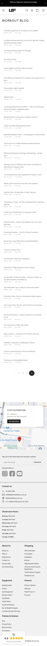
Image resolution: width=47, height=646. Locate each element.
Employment (6, 557)
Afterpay (27, 589)
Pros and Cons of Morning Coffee (16, 325)
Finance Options (30, 585)
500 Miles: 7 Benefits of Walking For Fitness (19, 343)
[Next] (45, 3)
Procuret (27, 595)
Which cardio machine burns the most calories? (21, 183)
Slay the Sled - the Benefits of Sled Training (19, 192)
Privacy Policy (6, 624)
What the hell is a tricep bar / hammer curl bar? (21, 117)
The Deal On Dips (10, 59)
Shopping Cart (29, 575)
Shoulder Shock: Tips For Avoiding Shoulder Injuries (22, 296)
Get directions (14, 421)
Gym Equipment (7, 592)
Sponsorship (6, 564)
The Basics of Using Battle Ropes (16, 360)
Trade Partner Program (32, 572)
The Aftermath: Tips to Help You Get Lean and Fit (21, 287)
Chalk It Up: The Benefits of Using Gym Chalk (20, 212)
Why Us (4, 554)
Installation (28, 557)
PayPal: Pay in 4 (29, 592)
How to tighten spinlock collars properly (18, 68)
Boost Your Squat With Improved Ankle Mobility (21, 241)
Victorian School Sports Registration (32, 568)
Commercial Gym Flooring (11, 611)
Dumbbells (6, 598)
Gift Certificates (29, 551)
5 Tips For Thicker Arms (12, 250)
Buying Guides (7, 585)
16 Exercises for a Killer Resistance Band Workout (22, 143)
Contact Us (6, 560)
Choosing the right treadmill (14, 88)
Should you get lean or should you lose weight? (21, 31)
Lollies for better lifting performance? (17, 126)
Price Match (28, 554)
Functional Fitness (8, 605)
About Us (5, 551)
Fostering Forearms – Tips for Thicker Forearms (21, 232)
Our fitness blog (7, 567)
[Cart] (37, 10)
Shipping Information (31, 564)
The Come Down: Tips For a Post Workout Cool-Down (23, 305)
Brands (26, 560)
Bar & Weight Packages (10, 608)
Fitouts (4, 589)
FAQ (3, 621)
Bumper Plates (7, 595)
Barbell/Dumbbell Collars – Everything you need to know (24, 134)
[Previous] (2, 3)
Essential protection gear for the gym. (17, 50)
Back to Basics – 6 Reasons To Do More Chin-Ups (21, 334)
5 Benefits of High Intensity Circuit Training (19, 267)
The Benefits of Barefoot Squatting (16, 259)
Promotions (6, 631)
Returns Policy (7, 627)
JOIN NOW (37, 462)
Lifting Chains (9, 97)
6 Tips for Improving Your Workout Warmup (19, 351)
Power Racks (6, 601)
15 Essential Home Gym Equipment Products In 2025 (22, 175)
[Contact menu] (43, 10)
